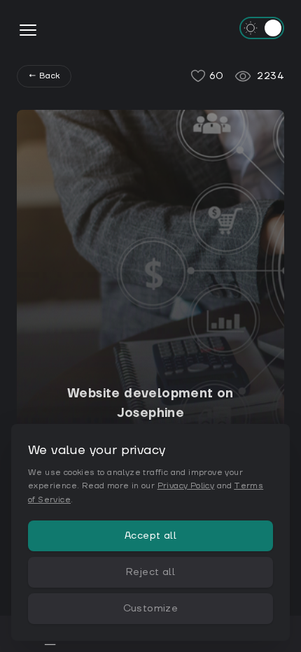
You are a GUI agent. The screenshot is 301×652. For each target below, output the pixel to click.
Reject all (150, 572)
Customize (150, 608)
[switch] (261, 28)
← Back (44, 76)
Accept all (150, 536)
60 (216, 76)
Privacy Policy (186, 486)
